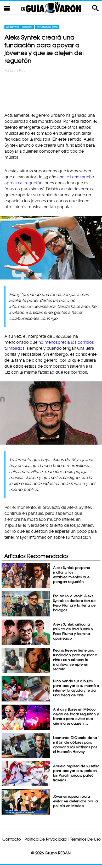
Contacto (11, 839)
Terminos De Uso (85, 839)
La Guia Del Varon (51, 7)
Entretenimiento (47, 26)
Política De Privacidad (45, 839)
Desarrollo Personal (19, 26)
